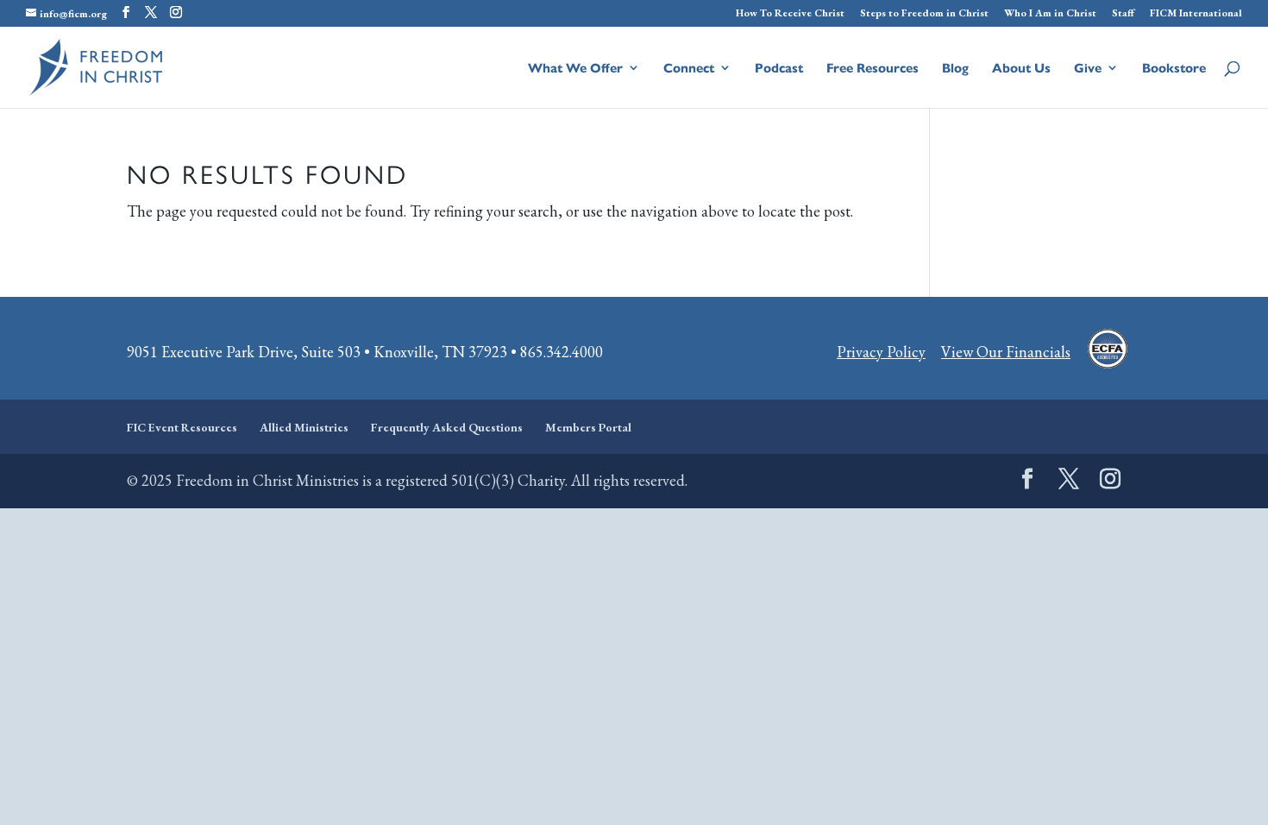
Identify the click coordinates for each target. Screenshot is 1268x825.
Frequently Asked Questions (447, 427)
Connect (688, 68)
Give (1088, 68)
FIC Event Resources (182, 427)
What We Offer (575, 68)
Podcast (779, 68)
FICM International (1196, 14)
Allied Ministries (304, 427)
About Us (1021, 68)
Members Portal (588, 427)
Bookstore (1174, 68)
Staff (1123, 14)
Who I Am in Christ (1050, 14)
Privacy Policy (881, 352)
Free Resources (872, 68)
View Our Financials (1005, 352)
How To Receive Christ (790, 14)
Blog (955, 68)
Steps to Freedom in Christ (924, 14)
